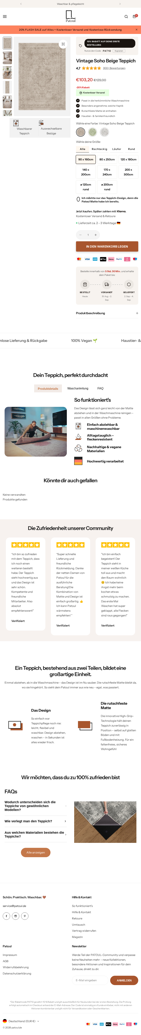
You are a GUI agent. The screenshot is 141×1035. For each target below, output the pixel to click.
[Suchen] (126, 16)
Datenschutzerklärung (17, 973)
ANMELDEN (124, 980)
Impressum (10, 955)
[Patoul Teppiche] (70, 16)
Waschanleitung (77, 388)
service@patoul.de (14, 906)
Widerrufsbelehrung (16, 967)
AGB (5, 961)
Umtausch (78, 924)
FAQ (100, 388)
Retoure (77, 918)
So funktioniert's (82, 906)
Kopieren (119, 51)
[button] (21, 4)
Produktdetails (48, 388)
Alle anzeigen (35, 852)
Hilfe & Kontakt (81, 912)
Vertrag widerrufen (84, 930)
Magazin (77, 937)
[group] (42, 76)
